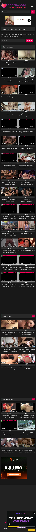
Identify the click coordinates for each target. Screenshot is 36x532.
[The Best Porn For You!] (15, 6)
